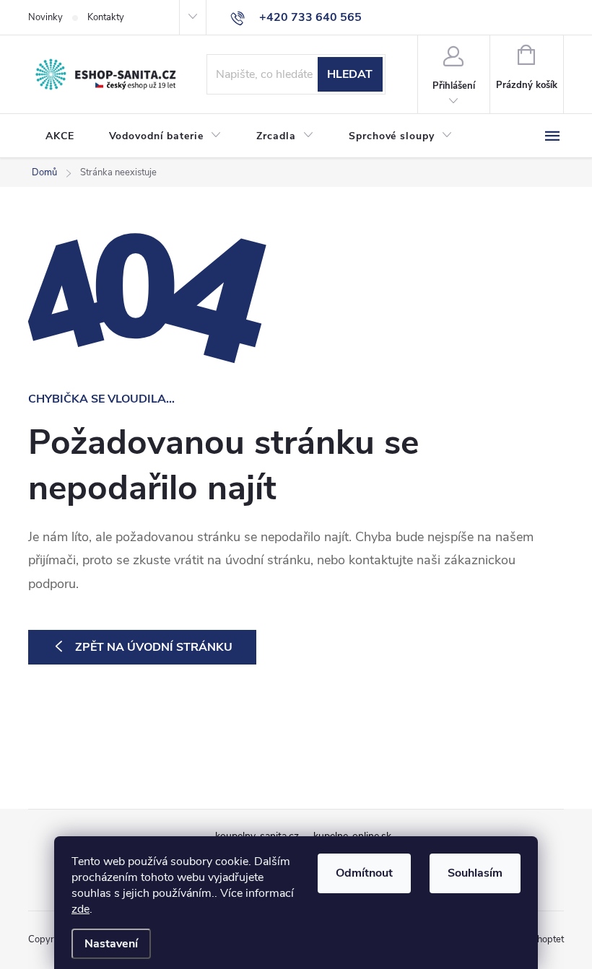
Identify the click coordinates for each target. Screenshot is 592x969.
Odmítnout (364, 873)
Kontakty (105, 17)
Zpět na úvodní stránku (153, 647)
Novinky (45, 17)
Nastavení (111, 944)
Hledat (350, 74)
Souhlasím (475, 873)
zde (80, 909)
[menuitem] (60, 136)
